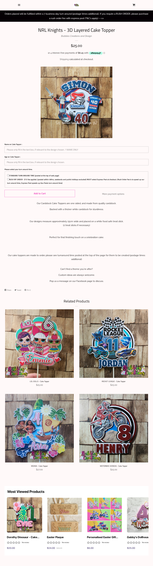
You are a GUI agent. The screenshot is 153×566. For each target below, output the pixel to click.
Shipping (64, 59)
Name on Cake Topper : (13, 144)
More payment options (113, 194)
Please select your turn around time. (18, 169)
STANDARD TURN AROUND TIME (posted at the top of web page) (34, 175)
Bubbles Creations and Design (76, 36)
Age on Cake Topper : (12, 156)
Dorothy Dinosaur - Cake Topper (22, 537)
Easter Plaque (55, 537)
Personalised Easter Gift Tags (101, 537)
